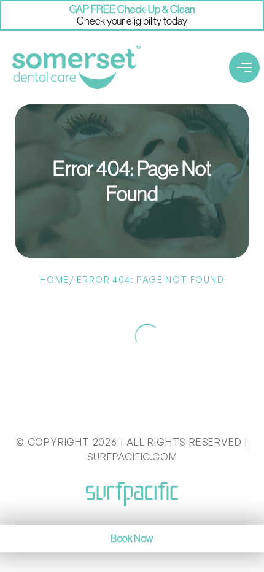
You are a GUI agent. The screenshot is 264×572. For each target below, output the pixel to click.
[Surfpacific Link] (132, 494)
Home (54, 279)
